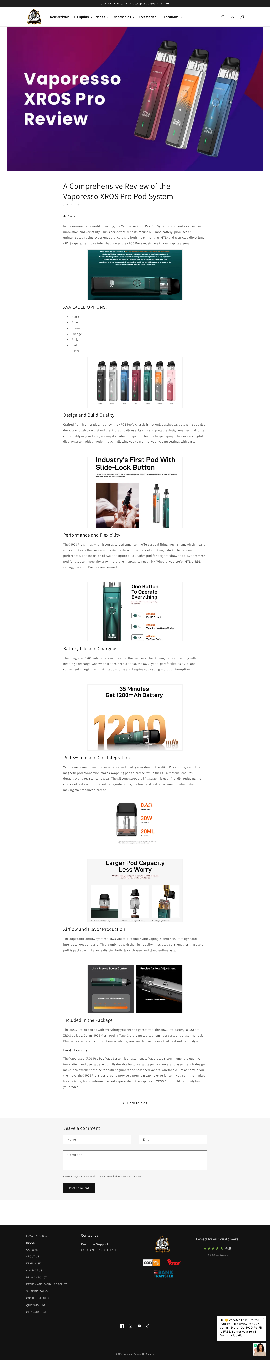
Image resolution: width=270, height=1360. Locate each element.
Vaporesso (70, 767)
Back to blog (137, 1103)
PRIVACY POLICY (36, 1277)
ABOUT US (32, 1256)
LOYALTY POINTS (36, 1236)
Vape (119, 1081)
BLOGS (30, 1242)
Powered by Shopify (144, 1354)
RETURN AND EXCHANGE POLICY (46, 1284)
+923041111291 (105, 1250)
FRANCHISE (33, 1263)
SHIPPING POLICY (37, 1291)
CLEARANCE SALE (37, 1312)
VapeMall (128, 1354)
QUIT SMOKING (35, 1305)
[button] (83, 16)
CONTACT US (34, 1270)
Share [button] (71, 216)
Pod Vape (105, 1058)
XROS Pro (143, 226)
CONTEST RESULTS (37, 1298)
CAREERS (32, 1249)
